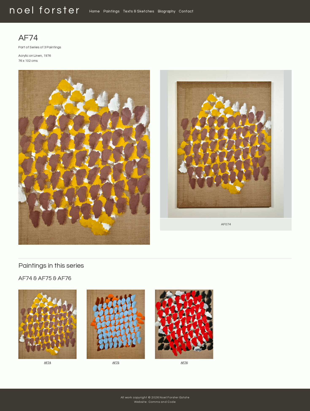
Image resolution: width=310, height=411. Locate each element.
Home (94, 11)
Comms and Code (162, 401)
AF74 (47, 362)
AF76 (184, 362)
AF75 (115, 362)
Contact (186, 11)
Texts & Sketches (138, 11)
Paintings (111, 11)
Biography (167, 11)
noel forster (45, 10)
